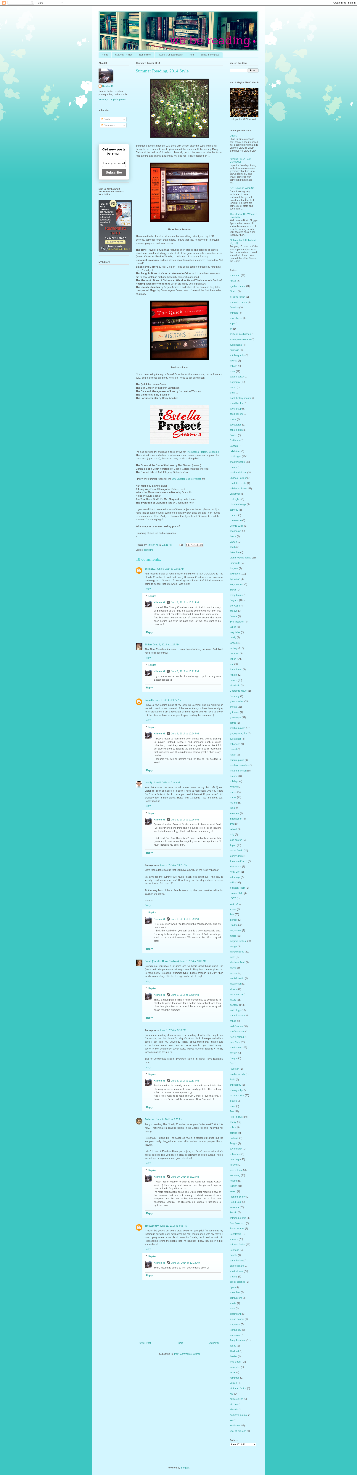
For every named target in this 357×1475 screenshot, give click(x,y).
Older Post (214, 1342)
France (233, 680)
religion (233, 1186)
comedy (234, 509)
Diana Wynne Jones (240, 557)
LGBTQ (234, 903)
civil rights (235, 499)
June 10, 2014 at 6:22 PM (185, 1176)
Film (191, 54)
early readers (237, 584)
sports (233, 1303)
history (233, 776)
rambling (148, 549)
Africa (233, 281)
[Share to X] (194, 545)
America (234, 307)
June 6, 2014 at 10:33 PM (185, 1080)
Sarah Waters (237, 1228)
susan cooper (237, 1319)
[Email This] (187, 545)
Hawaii (233, 749)
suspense (235, 1324)
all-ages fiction (237, 296)
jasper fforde (236, 850)
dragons (234, 568)
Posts (106, 119)
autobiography (237, 355)
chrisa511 (150, 568)
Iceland (233, 802)
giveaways (235, 717)
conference (236, 520)
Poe (232, 1111)
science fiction (237, 1244)
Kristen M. (159, 602)
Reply (148, 588)
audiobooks (236, 344)
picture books (237, 1095)
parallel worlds (237, 1074)
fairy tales (235, 632)
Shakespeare (237, 1265)
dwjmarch (235, 573)
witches (234, 1404)
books (233, 419)
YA (231, 1420)
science (234, 1239)
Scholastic (235, 1234)
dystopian (235, 579)
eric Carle (235, 605)
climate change (238, 504)
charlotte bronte (238, 483)
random (234, 1164)
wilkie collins (236, 1399)
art (231, 328)
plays (232, 1106)
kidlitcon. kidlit (237, 887)
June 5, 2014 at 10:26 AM (173, 865)
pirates (233, 1100)
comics (233, 515)
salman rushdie (238, 1218)
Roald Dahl (235, 1202)
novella (233, 1053)
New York (235, 1042)
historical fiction (238, 770)
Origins (233, 135)
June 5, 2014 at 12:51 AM (170, 568)
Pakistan (234, 1068)
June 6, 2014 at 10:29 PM (185, 919)
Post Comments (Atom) (187, 1353)
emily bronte (236, 595)
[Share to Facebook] (198, 545)
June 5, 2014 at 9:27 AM (168, 700)
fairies (233, 626)
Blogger (185, 1467)
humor (233, 797)
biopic (233, 387)
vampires (234, 1377)
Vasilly (148, 782)
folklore (233, 674)
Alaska (233, 291)
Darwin (233, 541)
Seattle (233, 1255)
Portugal (234, 1138)
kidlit (232, 882)
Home (105, 54)
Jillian (148, 644)
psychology (236, 1148)
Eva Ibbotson (237, 621)
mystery (234, 1005)
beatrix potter (237, 376)
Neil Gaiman (236, 1026)
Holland (234, 786)
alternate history (238, 302)
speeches (235, 1292)
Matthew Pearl (237, 962)
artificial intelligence (240, 334)
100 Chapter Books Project (186, 478)
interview (234, 813)
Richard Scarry (238, 1196)
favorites (234, 653)
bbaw (232, 371)
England (234, 600)
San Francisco (237, 1223)
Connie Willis (237, 525)
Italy (232, 834)
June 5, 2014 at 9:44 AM (166, 782)
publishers (235, 1154)
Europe (233, 616)
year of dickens (238, 1431)
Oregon (233, 1058)
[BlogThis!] (191, 545)
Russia (233, 1212)
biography (235, 382)
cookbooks (235, 531)
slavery (233, 1276)
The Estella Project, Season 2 (202, 451)
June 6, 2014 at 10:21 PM (185, 602)
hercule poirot (237, 760)
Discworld (235, 563)
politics (233, 1132)
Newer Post (145, 1342)
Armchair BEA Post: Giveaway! (240, 160)
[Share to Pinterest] (201, 545)
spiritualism (236, 1297)
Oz (231, 1063)
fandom (234, 643)
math (232, 957)
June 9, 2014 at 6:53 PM (169, 1119)
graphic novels (237, 728)
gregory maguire (238, 733)
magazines (235, 930)
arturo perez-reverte (240, 339)
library (233, 909)
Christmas (235, 493)
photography (236, 1090)
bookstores (236, 424)
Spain (233, 1287)
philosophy (235, 1084)
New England (237, 1037)
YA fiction (235, 1425)
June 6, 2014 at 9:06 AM (193, 961)
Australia (234, 350)
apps (232, 323)
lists (232, 914)
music (233, 999)
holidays (234, 781)
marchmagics (237, 951)
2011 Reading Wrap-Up (242, 188)
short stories (236, 1271)
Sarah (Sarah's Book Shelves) (162, 961)
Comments (109, 125)
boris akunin (236, 429)
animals (234, 312)
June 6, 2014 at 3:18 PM (173, 1030)
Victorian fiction (238, 1388)
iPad (232, 824)
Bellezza (150, 1119)
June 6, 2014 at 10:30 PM (185, 994)
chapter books (237, 462)
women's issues (238, 1415)
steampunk (236, 1313)
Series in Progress (210, 54)
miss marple (236, 994)
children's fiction (238, 488)
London (233, 925)
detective (234, 552)
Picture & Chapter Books (170, 54)
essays (233, 610)
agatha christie (237, 286)
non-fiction (235, 1047)
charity (233, 467)
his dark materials (239, 765)
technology (235, 1329)
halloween (235, 744)
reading (233, 1180)
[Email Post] (180, 544)
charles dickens (238, 472)
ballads (233, 366)
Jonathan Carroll (238, 861)
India (232, 807)
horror (233, 792)
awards (233, 360)
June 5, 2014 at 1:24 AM (166, 644)
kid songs (235, 877)
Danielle (149, 700)
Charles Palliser (238, 478)
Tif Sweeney (152, 1225)
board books (236, 403)
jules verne (235, 866)
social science (237, 1281)
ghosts (233, 706)
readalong (235, 1175)
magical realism (238, 941)
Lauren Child (236, 893)
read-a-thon (236, 1170)
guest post (235, 738)
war (231, 1393)
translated (235, 1367)
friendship (235, 685)
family (233, 637)
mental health (237, 978)
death (233, 547)
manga (233, 946)
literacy (233, 919)
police (233, 1127)
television (235, 1335)
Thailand (234, 1351)
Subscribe (114, 172)
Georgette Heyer (238, 690)
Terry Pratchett (238, 1340)
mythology (235, 1010)
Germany (234, 696)
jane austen (236, 840)
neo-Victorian (237, 1031)
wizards (234, 1409)
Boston (233, 435)
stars (232, 1308)
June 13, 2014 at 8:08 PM (173, 1225)
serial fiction (236, 1260)
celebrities (235, 451)
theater (233, 1356)
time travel (235, 1361)
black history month (240, 398)
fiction (233, 659)
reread (233, 1191)
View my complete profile (112, 99)
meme (233, 967)
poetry (233, 1122)
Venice (233, 1383)
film (232, 664)
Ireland (233, 829)
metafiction (236, 983)
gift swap (234, 712)
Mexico (233, 989)
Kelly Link (235, 871)
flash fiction (236, 669)
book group (236, 408)
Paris (232, 1079)
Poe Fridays (236, 1116)
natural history (237, 1015)
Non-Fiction (145, 54)
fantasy (234, 648)
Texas (233, 1345)
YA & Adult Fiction (123, 54)
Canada (234, 445)
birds (232, 392)
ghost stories (237, 701)
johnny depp (236, 856)
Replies (152, 596)
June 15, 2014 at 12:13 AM (185, 1262)
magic (233, 935)
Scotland (234, 1250)
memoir (234, 973)
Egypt (233, 589)
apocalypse (236, 318)
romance (234, 1207)
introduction (236, 818)
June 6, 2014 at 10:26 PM (185, 819)
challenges (235, 456)
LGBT (233, 898)
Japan (233, 845)
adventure (235, 275)
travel (233, 1372)
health (233, 754)
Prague (233, 1143)
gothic (233, 722)
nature (233, 1021)
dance (233, 536)
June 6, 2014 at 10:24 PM (185, 733)
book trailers (236, 413)
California (235, 440)
